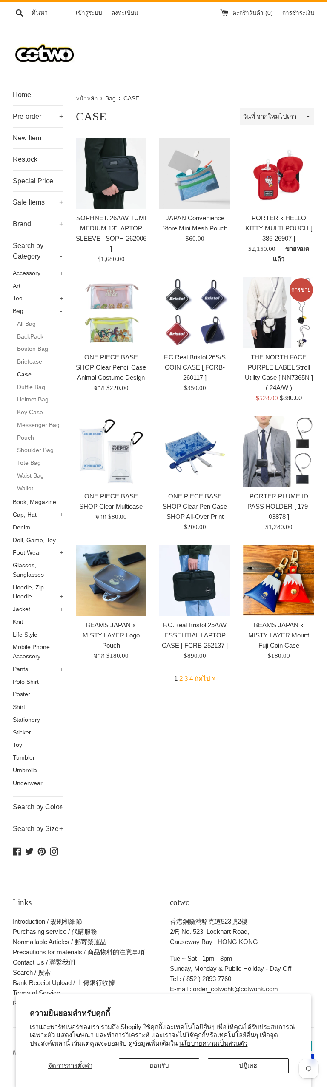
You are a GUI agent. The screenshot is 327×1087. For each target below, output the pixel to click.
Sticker (22, 732)
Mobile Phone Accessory (31, 652)
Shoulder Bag (35, 450)
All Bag (26, 324)
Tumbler (24, 757)
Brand (38, 224)
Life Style (25, 635)
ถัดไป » (205, 678)
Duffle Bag (31, 387)
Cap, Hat (38, 515)
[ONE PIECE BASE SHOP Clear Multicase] (111, 451)
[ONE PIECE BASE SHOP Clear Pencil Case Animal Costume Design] (111, 312)
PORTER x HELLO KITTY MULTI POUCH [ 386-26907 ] (278, 228)
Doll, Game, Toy (34, 540)
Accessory (38, 273)
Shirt (19, 707)
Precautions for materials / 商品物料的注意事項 (79, 952)
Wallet (25, 488)
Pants (38, 669)
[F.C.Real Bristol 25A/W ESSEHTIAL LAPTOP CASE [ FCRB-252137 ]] (194, 580)
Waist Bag (30, 475)
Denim (21, 527)
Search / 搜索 (32, 972)
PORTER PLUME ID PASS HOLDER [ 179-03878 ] (278, 506)
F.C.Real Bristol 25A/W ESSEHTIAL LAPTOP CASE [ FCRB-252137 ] (195, 635)
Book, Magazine (34, 502)
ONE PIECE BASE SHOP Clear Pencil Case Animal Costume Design (111, 367)
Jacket (38, 609)
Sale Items (38, 202)
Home (22, 94)
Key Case (30, 412)
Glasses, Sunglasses (28, 570)
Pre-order (38, 116)
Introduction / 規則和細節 (47, 921)
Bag (37, 311)
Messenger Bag (38, 425)
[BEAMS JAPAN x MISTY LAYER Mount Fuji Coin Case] (278, 580)
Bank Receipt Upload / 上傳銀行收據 (64, 982)
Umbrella (25, 770)
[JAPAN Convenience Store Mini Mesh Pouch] (194, 173)
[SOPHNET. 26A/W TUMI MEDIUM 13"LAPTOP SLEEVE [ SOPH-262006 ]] (111, 173)
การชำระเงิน (298, 13)
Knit (18, 622)
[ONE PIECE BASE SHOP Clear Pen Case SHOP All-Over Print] (194, 451)
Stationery (26, 720)
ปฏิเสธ (248, 1065)
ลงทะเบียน (125, 13)
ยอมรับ (159, 1065)
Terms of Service (36, 992)
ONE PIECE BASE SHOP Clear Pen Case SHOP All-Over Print (195, 506)
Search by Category (37, 251)
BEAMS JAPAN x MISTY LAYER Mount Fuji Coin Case (278, 635)
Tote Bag (29, 463)
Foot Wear (38, 552)
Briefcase (29, 362)
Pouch (25, 438)
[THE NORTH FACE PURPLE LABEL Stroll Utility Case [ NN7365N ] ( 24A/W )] (278, 312)
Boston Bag (32, 349)
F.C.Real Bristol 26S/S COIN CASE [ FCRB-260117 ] (195, 367)
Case (24, 374)
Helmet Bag (33, 399)
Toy (17, 745)
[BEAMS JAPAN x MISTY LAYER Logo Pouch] (111, 580)
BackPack (30, 336)
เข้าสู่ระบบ (89, 13)
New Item (27, 138)
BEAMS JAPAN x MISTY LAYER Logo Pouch (111, 635)
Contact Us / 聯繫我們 (44, 962)
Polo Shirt (26, 682)
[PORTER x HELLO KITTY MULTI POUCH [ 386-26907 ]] (278, 173)
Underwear (28, 783)
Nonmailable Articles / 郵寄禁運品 (59, 941)
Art (16, 286)
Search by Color (38, 807)
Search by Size (38, 828)
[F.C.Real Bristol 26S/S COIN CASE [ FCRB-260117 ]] (194, 312)
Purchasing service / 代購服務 (55, 931)
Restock (25, 159)
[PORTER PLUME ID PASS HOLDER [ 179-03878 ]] (278, 451)
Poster (21, 694)
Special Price (33, 181)
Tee (38, 298)
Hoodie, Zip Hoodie (38, 592)
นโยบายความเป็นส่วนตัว (213, 1043)
